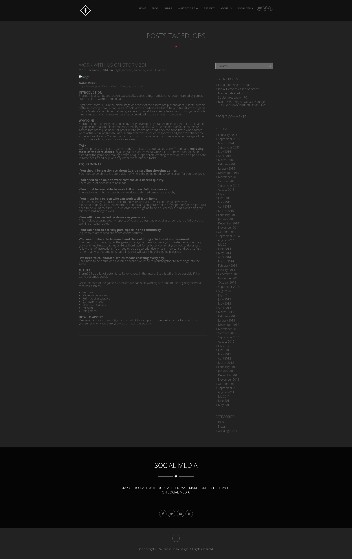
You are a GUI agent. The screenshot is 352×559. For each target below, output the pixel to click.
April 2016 (224, 156)
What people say (188, 8)
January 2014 (226, 270)
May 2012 (224, 354)
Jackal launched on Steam (234, 85)
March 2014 (226, 261)
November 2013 (228, 278)
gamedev (139, 70)
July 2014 (224, 244)
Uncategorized (227, 431)
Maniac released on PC (233, 93)
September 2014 (229, 236)
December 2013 (228, 274)
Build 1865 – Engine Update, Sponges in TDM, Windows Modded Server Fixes (243, 103)
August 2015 (226, 190)
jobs (149, 70)
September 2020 (229, 147)
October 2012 (227, 333)
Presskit (209, 8)
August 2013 (226, 291)
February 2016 (227, 164)
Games (168, 8)
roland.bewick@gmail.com (112, 320)
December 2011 (228, 375)
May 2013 (224, 304)
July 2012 (224, 346)
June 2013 (224, 299)
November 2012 (228, 329)
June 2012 (224, 350)
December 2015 (228, 173)
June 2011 (224, 401)
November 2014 (228, 228)
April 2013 (224, 308)
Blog (155, 8)
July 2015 (224, 194)
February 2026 (227, 135)
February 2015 (227, 215)
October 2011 (227, 384)
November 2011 (228, 379)
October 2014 (227, 232)
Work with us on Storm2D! (112, 64)
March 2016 (226, 160)
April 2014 (224, 257)
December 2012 (228, 325)
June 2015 (224, 198)
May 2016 (224, 152)
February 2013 (227, 316)
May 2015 (224, 202)
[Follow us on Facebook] (270, 8)
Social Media (245, 8)
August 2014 (226, 240)
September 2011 (229, 388)
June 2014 (224, 249)
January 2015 (226, 219)
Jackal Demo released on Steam (238, 89)
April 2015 (224, 206)
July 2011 (224, 396)
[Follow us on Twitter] (265, 8)
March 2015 (226, 211)
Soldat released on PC (232, 97)
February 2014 (227, 266)
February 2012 (227, 367)
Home (142, 8)
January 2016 (226, 168)
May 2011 (224, 405)
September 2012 (229, 337)
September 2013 (229, 287)
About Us (226, 8)
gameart (127, 70)
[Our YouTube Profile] (259, 8)
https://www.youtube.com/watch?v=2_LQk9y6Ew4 (111, 86)
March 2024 (226, 143)
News (222, 426)
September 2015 (229, 185)
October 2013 (227, 282)
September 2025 (229, 139)
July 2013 (224, 295)
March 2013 (226, 312)
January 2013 (226, 320)
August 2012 (226, 342)
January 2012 (226, 371)
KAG (221, 422)
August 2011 (226, 392)
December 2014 (228, 223)
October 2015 (227, 181)
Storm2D (85, 96)
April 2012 (224, 358)
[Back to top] (176, 538)
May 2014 (224, 253)
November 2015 (228, 177)
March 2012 (226, 363)
